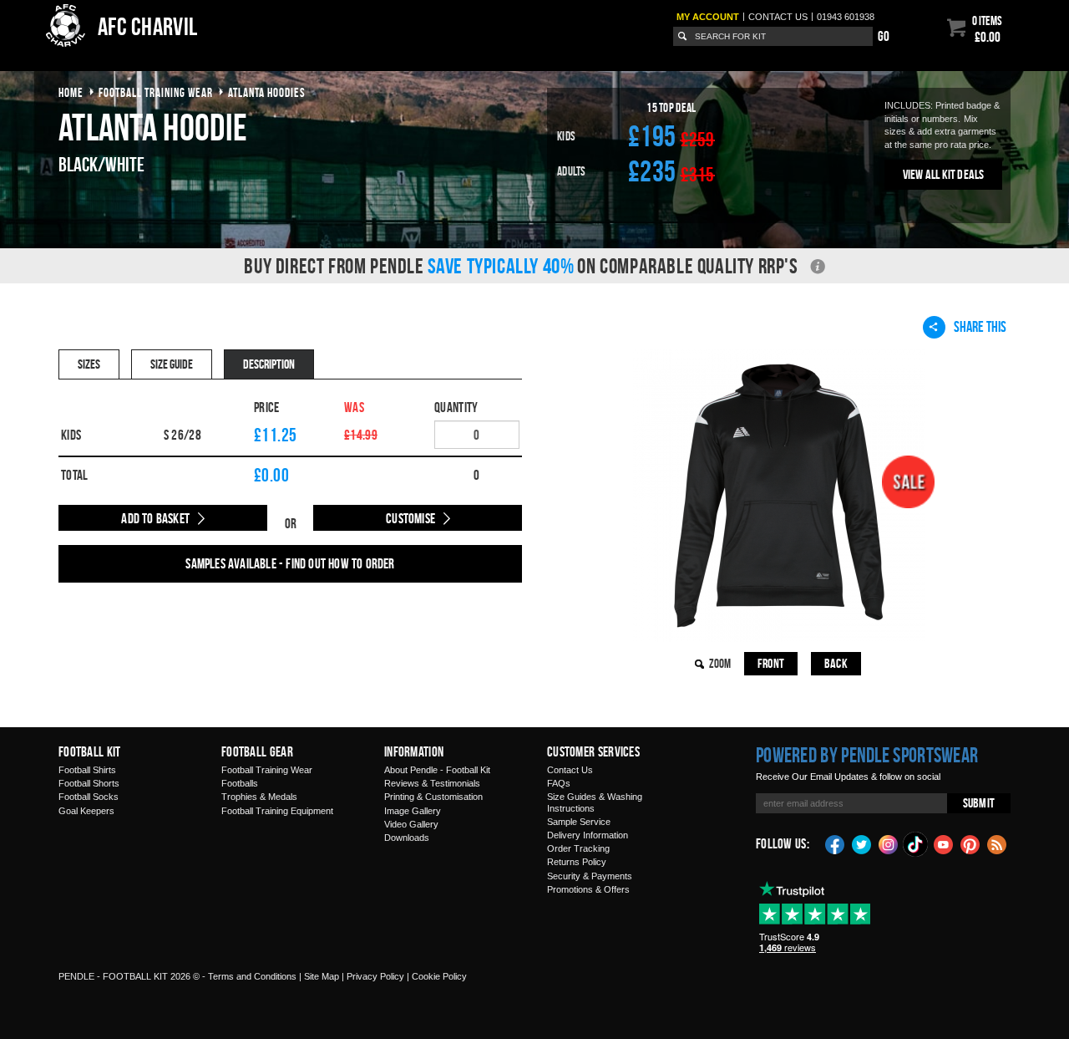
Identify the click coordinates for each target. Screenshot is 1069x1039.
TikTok (916, 844)
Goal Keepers (86, 811)
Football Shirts (87, 770)
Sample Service (578, 822)
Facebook (835, 843)
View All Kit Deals (944, 174)
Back (836, 663)
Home (71, 92)
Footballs (239, 783)
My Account (707, 17)
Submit (979, 803)
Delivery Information (587, 835)
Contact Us (570, 770)
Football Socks (88, 797)
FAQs (558, 783)
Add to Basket (155, 518)
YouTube (943, 843)
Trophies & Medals (259, 797)
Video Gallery (411, 824)
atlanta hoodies (267, 92)
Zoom (720, 663)
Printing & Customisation (433, 797)
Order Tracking (578, 848)
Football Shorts (88, 783)
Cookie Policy (439, 976)
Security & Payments (589, 876)
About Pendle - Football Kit (437, 770)
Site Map (321, 976)
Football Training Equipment (277, 811)
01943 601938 (845, 17)
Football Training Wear (266, 770)
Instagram (888, 843)
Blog (997, 843)
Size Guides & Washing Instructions (594, 802)
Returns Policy (576, 862)
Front (770, 663)
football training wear (156, 92)
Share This (980, 326)
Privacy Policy (375, 976)
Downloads (406, 838)
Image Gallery (412, 811)
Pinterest (970, 843)
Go (883, 35)
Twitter (862, 843)
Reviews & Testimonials (432, 783)
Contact (778, 17)
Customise (410, 518)
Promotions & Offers (588, 889)
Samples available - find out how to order (289, 563)
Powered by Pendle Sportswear (867, 755)
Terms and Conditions (252, 976)
